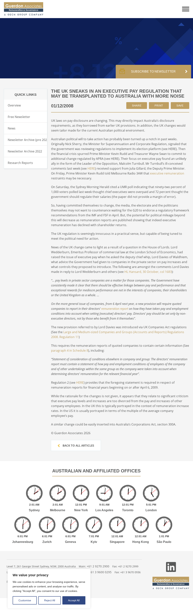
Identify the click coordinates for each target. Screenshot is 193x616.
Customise (24, 600)
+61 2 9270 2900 (98, 566)
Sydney (34, 510)
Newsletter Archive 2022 (25, 151)
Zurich (47, 541)
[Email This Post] (136, 105)
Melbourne (57, 510)
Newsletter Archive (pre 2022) (29, 140)
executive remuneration (167, 173)
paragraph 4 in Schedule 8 (69, 350)
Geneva (70, 541)
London (151, 510)
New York (81, 510)
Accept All (74, 600)
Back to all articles (78, 445)
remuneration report (114, 309)
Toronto (127, 510)
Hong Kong (140, 541)
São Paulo (164, 541)
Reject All (49, 600)
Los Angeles (104, 510)
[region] (49, 588)
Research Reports (20, 163)
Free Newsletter (19, 117)
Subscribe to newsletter (153, 71)
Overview (14, 105)
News (11, 128)
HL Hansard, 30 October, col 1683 (148, 272)
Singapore (117, 541)
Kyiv (94, 541)
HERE (91, 168)
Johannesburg (22, 541)
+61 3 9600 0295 (100, 572)
